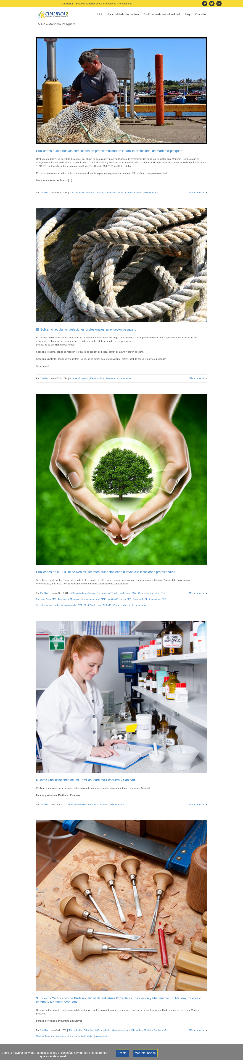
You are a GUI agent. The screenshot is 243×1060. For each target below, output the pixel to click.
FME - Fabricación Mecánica (66, 599)
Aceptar (122, 1052)
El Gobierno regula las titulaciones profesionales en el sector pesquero (86, 329)
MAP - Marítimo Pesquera (82, 192)
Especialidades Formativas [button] (123, 14)
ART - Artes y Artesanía (119, 593)
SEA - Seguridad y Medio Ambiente (144, 599)
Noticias (99, 192)
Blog (187, 14)
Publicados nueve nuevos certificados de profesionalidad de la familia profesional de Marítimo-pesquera (109, 151)
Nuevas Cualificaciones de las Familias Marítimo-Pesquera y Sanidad (85, 780)
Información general (79, 378)
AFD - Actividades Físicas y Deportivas (88, 593)
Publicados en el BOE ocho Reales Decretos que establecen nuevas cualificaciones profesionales (105, 572)
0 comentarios (151, 192)
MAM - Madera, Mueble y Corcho (145, 1030)
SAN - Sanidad (101, 804)
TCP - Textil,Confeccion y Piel (92, 605)
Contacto (200, 14)
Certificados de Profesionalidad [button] (162, 14)
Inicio (100, 14)
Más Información (145, 1052)
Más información (197, 192)
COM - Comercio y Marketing (145, 593)
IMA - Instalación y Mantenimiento (111, 1030)
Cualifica (44, 192)
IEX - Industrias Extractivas (81, 1030)
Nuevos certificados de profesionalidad (123, 192)
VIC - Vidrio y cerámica (119, 605)
